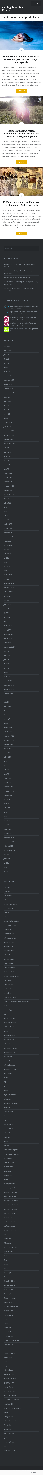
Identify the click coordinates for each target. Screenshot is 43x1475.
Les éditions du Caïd (10, 1192)
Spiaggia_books (9, 1383)
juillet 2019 (7, 706)
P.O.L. (5, 1319)
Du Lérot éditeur (9, 1018)
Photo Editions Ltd (10, 1332)
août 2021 (7, 600)
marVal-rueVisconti (10, 1285)
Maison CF (7, 1268)
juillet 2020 (7, 655)
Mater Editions (8, 1289)
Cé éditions (7, 993)
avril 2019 (7, 719)
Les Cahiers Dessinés (11, 1200)
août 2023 (7, 499)
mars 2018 (7, 774)
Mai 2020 (6, 664)
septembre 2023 (9, 494)
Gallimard (7, 1107)
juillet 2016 (7, 859)
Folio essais (7, 1099)
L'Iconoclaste (8, 1158)
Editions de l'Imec (9, 1035)
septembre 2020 (9, 647)
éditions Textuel (9, 959)
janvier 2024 (8, 477)
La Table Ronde (9, 1167)
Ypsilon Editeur (9, 1438)
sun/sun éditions (9, 1391)
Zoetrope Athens (9, 1450)
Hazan (6, 1116)
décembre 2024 (9, 431)
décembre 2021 (9, 583)
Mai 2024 (6, 461)
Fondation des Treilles (11, 1103)
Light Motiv (7, 1239)
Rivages (6, 1366)
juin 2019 (6, 710)
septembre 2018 (9, 749)
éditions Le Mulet (9, 942)
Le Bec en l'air (8, 1175)
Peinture (6, 1323)
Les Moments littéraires (11, 1222)
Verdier (6, 1412)
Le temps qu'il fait (9, 1188)
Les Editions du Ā (9, 1213)
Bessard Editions (9, 968)
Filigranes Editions (10, 1095)
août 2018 (7, 753)
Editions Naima (8, 1056)
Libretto (6, 1234)
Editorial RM (8, 1073)
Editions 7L (7, 1031)
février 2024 (8, 473)
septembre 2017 (9, 799)
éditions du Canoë (10, 938)
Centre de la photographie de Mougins (16, 1001)
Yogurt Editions (9, 1433)
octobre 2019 (8, 693)
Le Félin (6, 1179)
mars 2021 (7, 621)
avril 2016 (7, 871)
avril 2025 (7, 414)
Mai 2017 (6, 816)
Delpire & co (8, 1010)
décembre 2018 (9, 736)
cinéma (6, 1006)
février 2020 (8, 676)
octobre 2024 (8, 439)
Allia (5, 900)
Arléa (5, 917)
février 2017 (8, 829)
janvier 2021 (8, 630)
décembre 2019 (9, 685)
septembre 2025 (9, 393)
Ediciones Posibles (10, 1027)
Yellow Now (7, 1429)
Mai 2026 (6, 359)
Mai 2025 (6, 410)
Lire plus (21, 91)
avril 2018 (7, 770)
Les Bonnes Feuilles (10, 1196)
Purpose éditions (9, 1353)
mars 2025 (7, 418)
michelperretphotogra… (18, 317)
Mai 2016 (6, 867)
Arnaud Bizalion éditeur (11, 921)
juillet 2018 (7, 757)
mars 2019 (7, 723)
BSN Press (7, 980)
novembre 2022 (9, 537)
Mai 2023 (6, 511)
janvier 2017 (8, 833)
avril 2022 (7, 566)
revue (5, 1361)
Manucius (7, 1277)
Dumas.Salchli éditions (11, 1023)
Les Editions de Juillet (11, 1205)
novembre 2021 (9, 588)
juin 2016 (6, 863)
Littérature (7, 1243)
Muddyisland (8, 1302)
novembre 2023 (9, 486)
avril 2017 (7, 820)
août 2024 (7, 448)
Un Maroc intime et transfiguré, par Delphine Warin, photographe (21, 283)
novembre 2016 (9, 842)
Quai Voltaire (8, 1357)
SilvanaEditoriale (9, 1374)
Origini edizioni (8, 1315)
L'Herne (6, 1141)
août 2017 (7, 804)
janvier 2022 (8, 579)
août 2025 (7, 397)
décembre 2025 (9, 380)
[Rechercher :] (21, 248)
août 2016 (7, 854)
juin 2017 (6, 812)
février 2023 (8, 524)
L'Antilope (7, 1137)
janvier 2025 (8, 427)
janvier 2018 (8, 782)
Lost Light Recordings (11, 1247)
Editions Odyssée (9, 1061)
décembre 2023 (9, 482)
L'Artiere (6, 1145)
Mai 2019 (6, 715)
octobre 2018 (8, 744)
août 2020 (7, 651)
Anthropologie (8, 908)
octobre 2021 (8, 592)
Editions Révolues (9, 1065)
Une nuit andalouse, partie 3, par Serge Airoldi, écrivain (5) (19, 290)
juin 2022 (6, 558)
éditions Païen (8, 955)
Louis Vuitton (8, 1251)
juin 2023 (6, 507)
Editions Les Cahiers (10, 1048)
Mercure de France (10, 1298)
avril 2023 (7, 516)
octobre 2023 (8, 490)
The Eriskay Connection (12, 1400)
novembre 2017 (9, 791)
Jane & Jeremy (8, 1124)
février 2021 (8, 626)
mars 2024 (7, 469)
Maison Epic (7, 1273)
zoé (5, 1446)
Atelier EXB (7, 929)
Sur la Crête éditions (10, 1395)
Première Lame (9, 1344)
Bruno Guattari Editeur (11, 976)
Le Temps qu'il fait (9, 1184)
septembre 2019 (9, 698)
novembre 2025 (9, 384)
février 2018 (8, 778)
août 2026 (7, 346)
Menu (37, 3)
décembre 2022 (9, 532)
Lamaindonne (8, 1171)
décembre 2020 (9, 634)
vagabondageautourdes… (18, 306)
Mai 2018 (6, 765)
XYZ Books (7, 1425)
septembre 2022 (9, 545)
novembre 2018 (9, 740)
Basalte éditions (9, 963)
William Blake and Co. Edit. (12, 1421)
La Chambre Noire (9, 1162)
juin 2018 (6, 761)
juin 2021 (6, 609)
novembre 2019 (9, 689)
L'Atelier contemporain (11, 1150)
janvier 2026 (8, 376)
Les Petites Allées (10, 1226)
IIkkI (5, 1120)
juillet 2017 (7, 808)
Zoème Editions (9, 1442)
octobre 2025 (8, 388)
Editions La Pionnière (11, 1044)
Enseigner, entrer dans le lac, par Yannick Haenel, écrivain (19, 265)
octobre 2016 (8, 846)
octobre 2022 (8, 541)
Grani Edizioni (8, 1112)
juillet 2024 (7, 452)
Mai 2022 (6, 562)
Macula (6, 1256)
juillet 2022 (7, 554)
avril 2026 (7, 363)
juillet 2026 (7, 350)
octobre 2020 (8, 643)
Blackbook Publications (11, 972)
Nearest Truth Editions (11, 1306)
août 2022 (7, 549)
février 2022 (8, 575)
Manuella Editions (9, 1281)
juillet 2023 (7, 503)
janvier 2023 (8, 528)
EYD (5, 1082)
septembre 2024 (9, 444)
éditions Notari (9, 951)
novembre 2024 (9, 435)
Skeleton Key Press (10, 1378)
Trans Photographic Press (12, 1408)
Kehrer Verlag (8, 1133)
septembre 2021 (9, 596)
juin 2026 (6, 355)
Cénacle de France (10, 997)
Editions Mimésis (9, 1052)
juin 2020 (6, 660)
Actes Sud (7, 887)
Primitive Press (9, 1349)
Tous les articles (9, 1404)
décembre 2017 (9, 787)
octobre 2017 (8, 795)
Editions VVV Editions (11, 1069)
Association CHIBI (10, 925)
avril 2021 (7, 617)
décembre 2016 (9, 837)
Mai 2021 (6, 613)
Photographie (8, 1336)
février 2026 (8, 372)
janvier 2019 (8, 732)
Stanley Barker (8, 1387)
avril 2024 (7, 465)
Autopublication (9, 934)
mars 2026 (7, 367)
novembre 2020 (9, 638)
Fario (5, 1086)
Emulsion (6, 1078)
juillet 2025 (7, 401)
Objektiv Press (8, 1311)
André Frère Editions (11, 904)
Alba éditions (8, 895)
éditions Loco (8, 946)
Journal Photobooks (10, 1128)
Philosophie (7, 1328)
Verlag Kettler (8, 1417)
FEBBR (6, 1090)
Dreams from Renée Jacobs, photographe (17, 277)
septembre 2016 (9, 850)
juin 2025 (6, 405)
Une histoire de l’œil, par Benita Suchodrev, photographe (18, 272)
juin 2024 (6, 456)
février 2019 (8, 727)
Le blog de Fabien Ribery (12, 9)
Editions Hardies (9, 1039)
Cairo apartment (9, 984)
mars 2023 (7, 520)
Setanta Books (8, 1370)
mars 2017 (7, 825)
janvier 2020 (8, 681)
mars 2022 (7, 571)
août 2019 (7, 702)
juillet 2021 (7, 605)
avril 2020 (7, 668)
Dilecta (6, 1014)
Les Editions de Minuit (11, 1209)
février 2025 (8, 422)
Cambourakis (8, 989)
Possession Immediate (11, 1340)
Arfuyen (6, 912)
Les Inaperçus (8, 1217)
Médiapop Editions (10, 1294)
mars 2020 (7, 672)
